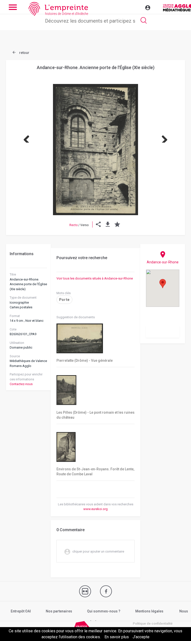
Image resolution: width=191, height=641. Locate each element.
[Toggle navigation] (137, 7)
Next (163, 138)
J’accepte (141, 637)
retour (23, 53)
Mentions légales (149, 611)
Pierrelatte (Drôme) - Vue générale (84, 360)
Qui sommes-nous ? (103, 611)
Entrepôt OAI (21, 611)
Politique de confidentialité (153, 623)
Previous (28, 138)
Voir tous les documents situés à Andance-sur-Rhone (94, 278)
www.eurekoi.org (95, 509)
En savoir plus (116, 637)
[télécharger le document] (107, 225)
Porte (64, 300)
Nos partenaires (59, 611)
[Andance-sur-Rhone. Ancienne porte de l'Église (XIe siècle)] (95, 149)
